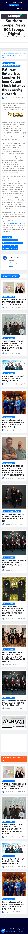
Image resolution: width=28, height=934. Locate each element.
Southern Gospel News (11, 248)
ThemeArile (19, 931)
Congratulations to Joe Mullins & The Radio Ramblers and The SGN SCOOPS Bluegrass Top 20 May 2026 (13, 656)
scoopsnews (8, 430)
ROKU (20, 243)
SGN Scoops (8, 98)
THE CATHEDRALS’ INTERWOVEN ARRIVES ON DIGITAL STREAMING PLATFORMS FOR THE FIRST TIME (13, 610)
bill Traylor (7, 237)
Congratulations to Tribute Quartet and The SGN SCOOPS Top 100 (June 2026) (14, 563)
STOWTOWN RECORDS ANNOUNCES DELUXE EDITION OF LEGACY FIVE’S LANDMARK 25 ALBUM (12, 345)
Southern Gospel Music (11, 246)
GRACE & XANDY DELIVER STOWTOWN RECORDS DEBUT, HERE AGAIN (14, 302)
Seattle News (10, 931)
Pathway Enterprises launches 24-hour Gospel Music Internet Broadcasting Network (14, 55)
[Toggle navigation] (14, 45)
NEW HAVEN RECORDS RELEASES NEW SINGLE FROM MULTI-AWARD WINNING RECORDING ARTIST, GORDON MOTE (13, 470)
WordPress (23, 929)
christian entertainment (11, 240)
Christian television (10, 243)
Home (4, 52)
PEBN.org (19, 225)
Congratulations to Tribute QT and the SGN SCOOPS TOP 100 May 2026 (14, 702)
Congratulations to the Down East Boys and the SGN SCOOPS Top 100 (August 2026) (13, 423)
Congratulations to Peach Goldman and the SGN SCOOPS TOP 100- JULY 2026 (13, 517)
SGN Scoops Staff (9, 307)
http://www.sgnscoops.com (17, 263)
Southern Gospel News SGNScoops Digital (14, 27)
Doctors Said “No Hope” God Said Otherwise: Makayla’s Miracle (13, 378)
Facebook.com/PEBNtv (16, 223)
